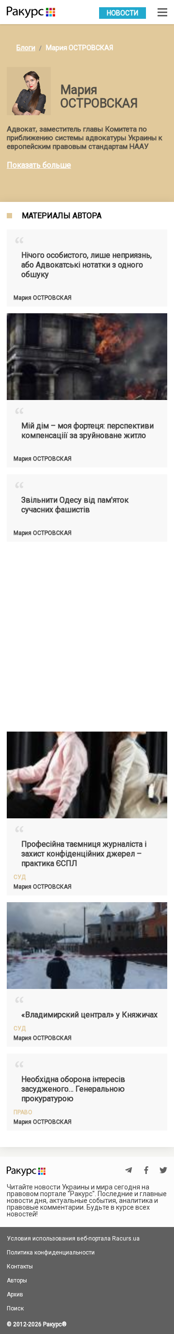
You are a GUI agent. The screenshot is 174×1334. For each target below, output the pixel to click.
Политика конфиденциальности (51, 1252)
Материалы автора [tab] (62, 216)
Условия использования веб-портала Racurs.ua (73, 1238)
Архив (15, 1294)
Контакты (20, 1266)
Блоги (25, 48)
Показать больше (39, 165)
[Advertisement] (87, 635)
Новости (122, 13)
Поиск (15, 1308)
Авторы (17, 1280)
